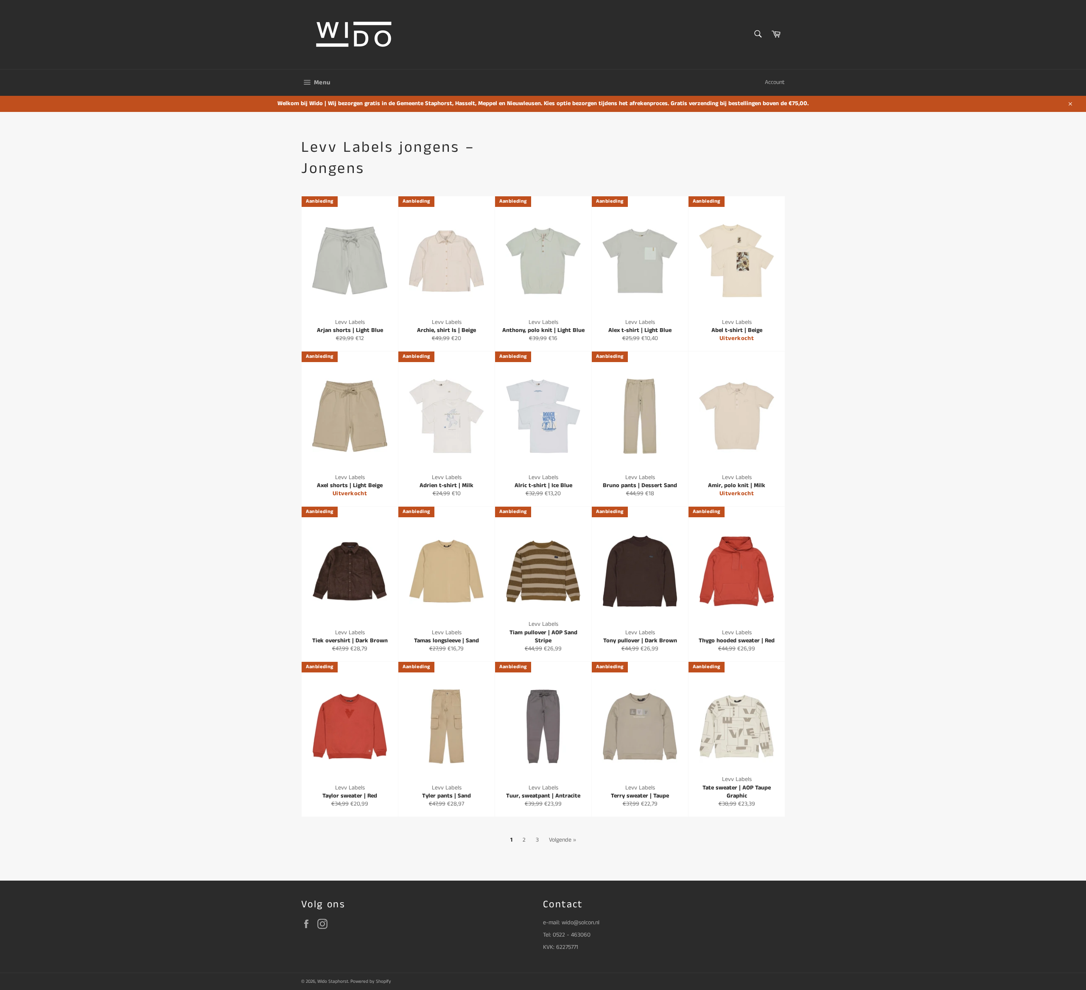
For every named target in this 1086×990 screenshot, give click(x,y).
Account (775, 82)
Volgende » (562, 840)
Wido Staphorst (332, 981)
